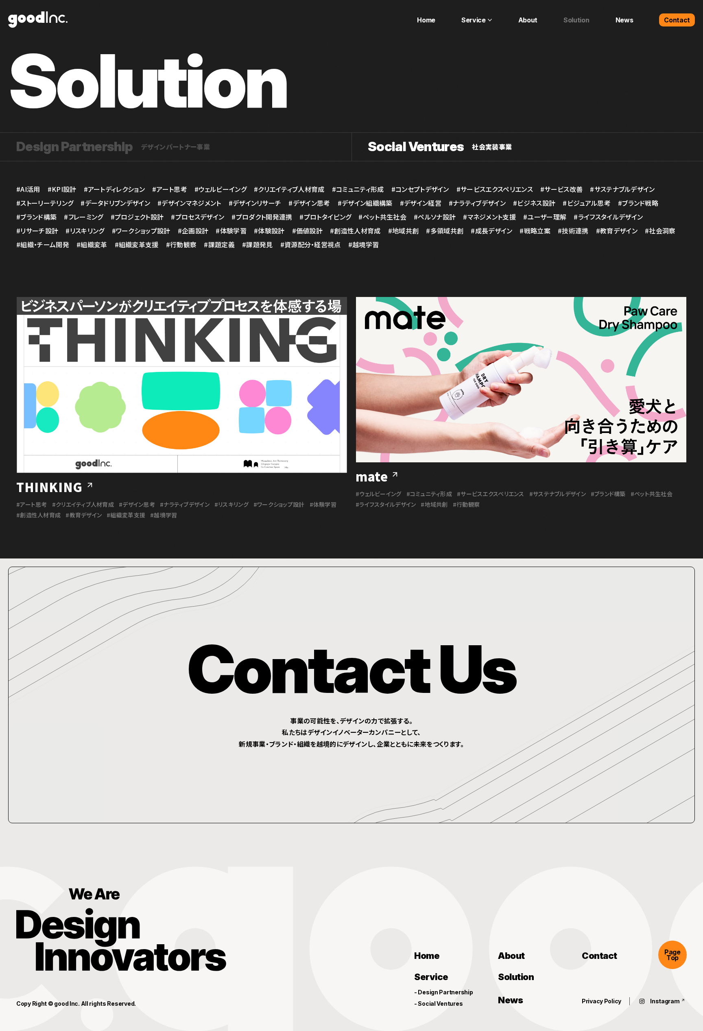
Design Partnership (445, 992)
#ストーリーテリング (44, 203)
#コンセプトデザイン (420, 189)
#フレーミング (83, 216)
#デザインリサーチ (255, 203)
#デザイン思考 (309, 203)
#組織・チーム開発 (42, 244)
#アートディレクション (114, 189)
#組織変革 (91, 244)
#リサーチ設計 (37, 230)
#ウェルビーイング (220, 189)
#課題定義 (219, 244)
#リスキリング (84, 230)
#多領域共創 (444, 230)
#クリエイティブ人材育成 (289, 189)
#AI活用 (28, 189)
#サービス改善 (561, 189)
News (510, 1000)
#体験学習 (231, 230)
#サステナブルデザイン (622, 189)
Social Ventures (440, 1004)
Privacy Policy (601, 1001)
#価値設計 (307, 230)
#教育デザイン (617, 230)
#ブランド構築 (36, 216)
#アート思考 (169, 189)
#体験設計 (269, 230)
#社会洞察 (660, 230)
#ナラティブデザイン (477, 203)
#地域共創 (403, 230)
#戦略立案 (535, 230)
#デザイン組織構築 (365, 203)
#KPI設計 (62, 189)
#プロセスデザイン (197, 216)
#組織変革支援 (137, 244)
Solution (516, 977)
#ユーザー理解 (544, 216)
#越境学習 (363, 244)
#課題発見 (257, 244)
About (511, 955)
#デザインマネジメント (189, 203)
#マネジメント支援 (489, 216)
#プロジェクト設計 (137, 216)
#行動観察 (181, 244)
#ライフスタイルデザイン (608, 216)
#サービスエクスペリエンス (494, 189)
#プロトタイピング (325, 216)
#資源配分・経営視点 (310, 244)
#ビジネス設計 (534, 203)
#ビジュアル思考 (587, 203)
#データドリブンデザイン (115, 203)
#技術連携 (573, 230)
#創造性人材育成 (355, 230)
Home (426, 955)
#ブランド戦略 (638, 203)
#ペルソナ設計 (435, 216)
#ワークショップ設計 (141, 230)
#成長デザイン (491, 230)
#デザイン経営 (420, 203)
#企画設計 (193, 230)
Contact (599, 955)
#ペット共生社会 (382, 216)
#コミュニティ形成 (358, 189)
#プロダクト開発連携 (261, 216)
